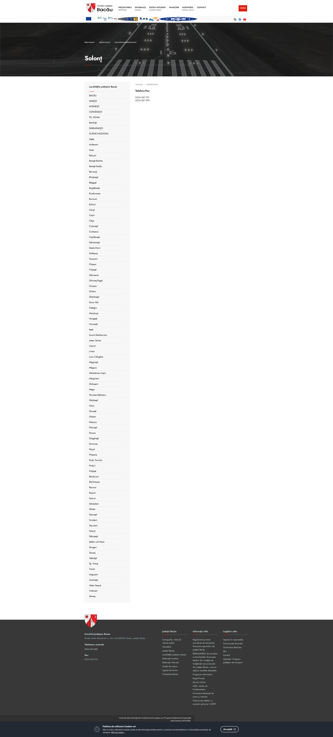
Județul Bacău (104, 42)
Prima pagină (90, 42)
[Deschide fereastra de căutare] (234, 19)
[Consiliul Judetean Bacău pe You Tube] (244, 19)
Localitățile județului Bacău (125, 42)
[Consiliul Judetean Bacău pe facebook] (239, 19)
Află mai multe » (118, 732)
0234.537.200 (91, 649)
